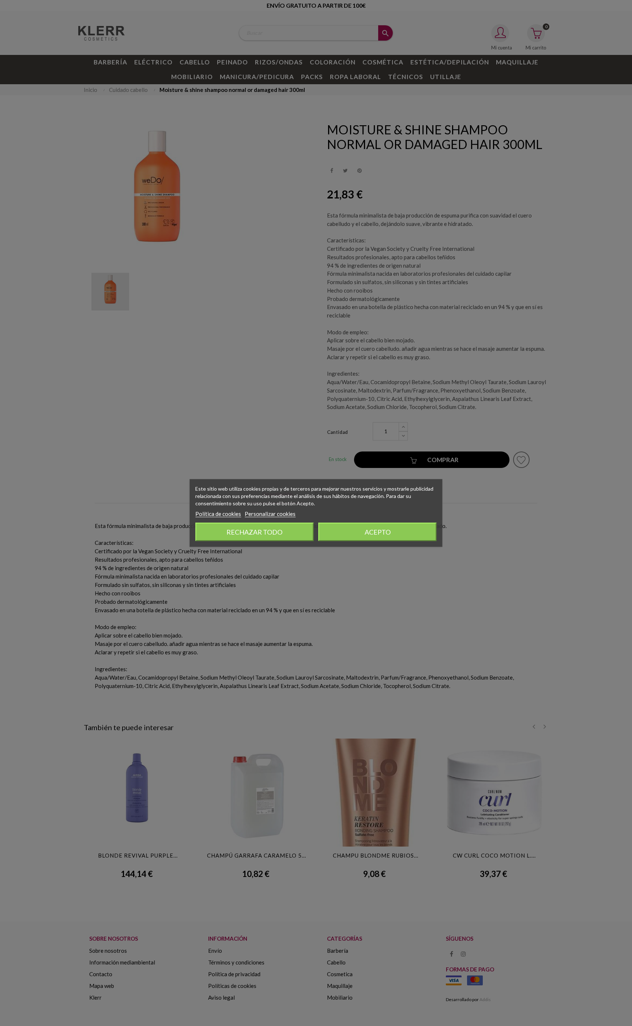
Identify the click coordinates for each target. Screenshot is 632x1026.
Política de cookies (218, 513)
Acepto (378, 532)
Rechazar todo (254, 532)
